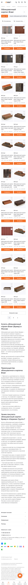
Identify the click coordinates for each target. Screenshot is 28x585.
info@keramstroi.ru (6, 535)
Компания (4, 516)
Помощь (3, 523)
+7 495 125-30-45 (5, 532)
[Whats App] (5, 543)
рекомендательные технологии (8, 564)
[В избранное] (11, 25)
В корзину (7, 48)
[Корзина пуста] (25, 2)
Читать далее (12, 579)
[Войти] (22, 2)
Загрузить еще (13, 313)
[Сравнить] (11, 28)
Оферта (16, 559)
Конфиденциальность (6, 559)
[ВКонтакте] (2, 543)
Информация (4, 520)
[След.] (17, 317)
